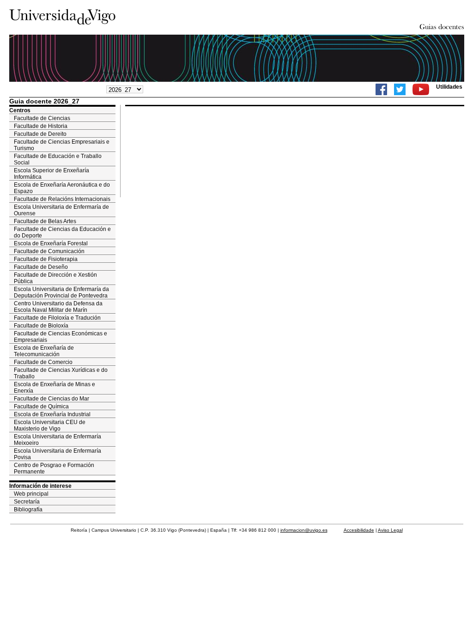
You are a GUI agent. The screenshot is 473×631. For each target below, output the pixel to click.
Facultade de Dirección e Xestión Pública (55, 278)
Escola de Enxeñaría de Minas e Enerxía (54, 387)
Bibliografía (28, 509)
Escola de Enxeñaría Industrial (52, 414)
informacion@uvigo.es (303, 530)
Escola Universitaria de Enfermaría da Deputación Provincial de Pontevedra (61, 292)
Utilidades (449, 87)
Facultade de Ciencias (42, 118)
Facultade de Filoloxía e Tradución (57, 318)
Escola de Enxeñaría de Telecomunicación (44, 351)
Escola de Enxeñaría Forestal (51, 243)
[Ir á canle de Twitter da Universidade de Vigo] (400, 89)
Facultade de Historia (40, 126)
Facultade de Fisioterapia (46, 259)
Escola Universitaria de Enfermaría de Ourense (61, 210)
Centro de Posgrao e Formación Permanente (54, 468)
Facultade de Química (41, 406)
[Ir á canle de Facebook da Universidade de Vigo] (381, 89)
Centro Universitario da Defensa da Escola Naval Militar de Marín (58, 306)
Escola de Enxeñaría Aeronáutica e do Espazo (62, 188)
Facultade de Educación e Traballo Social (58, 159)
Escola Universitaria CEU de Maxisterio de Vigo (49, 425)
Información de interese (40, 486)
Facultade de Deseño (41, 267)
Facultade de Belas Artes (45, 221)
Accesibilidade (359, 530)
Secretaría (27, 501)
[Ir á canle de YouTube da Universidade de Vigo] (420, 89)
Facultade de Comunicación (49, 251)
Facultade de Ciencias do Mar (51, 398)
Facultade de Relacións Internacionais (62, 199)
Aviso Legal (390, 530)
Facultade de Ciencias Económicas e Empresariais (60, 336)
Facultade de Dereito (40, 134)
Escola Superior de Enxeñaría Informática (51, 173)
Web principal (31, 494)
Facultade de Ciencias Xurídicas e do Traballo (61, 373)
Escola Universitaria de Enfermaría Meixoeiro (57, 439)
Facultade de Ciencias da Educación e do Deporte (62, 232)
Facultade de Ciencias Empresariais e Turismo (61, 145)
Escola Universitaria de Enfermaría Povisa (57, 454)
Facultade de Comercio (43, 362)
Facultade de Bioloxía (41, 325)
